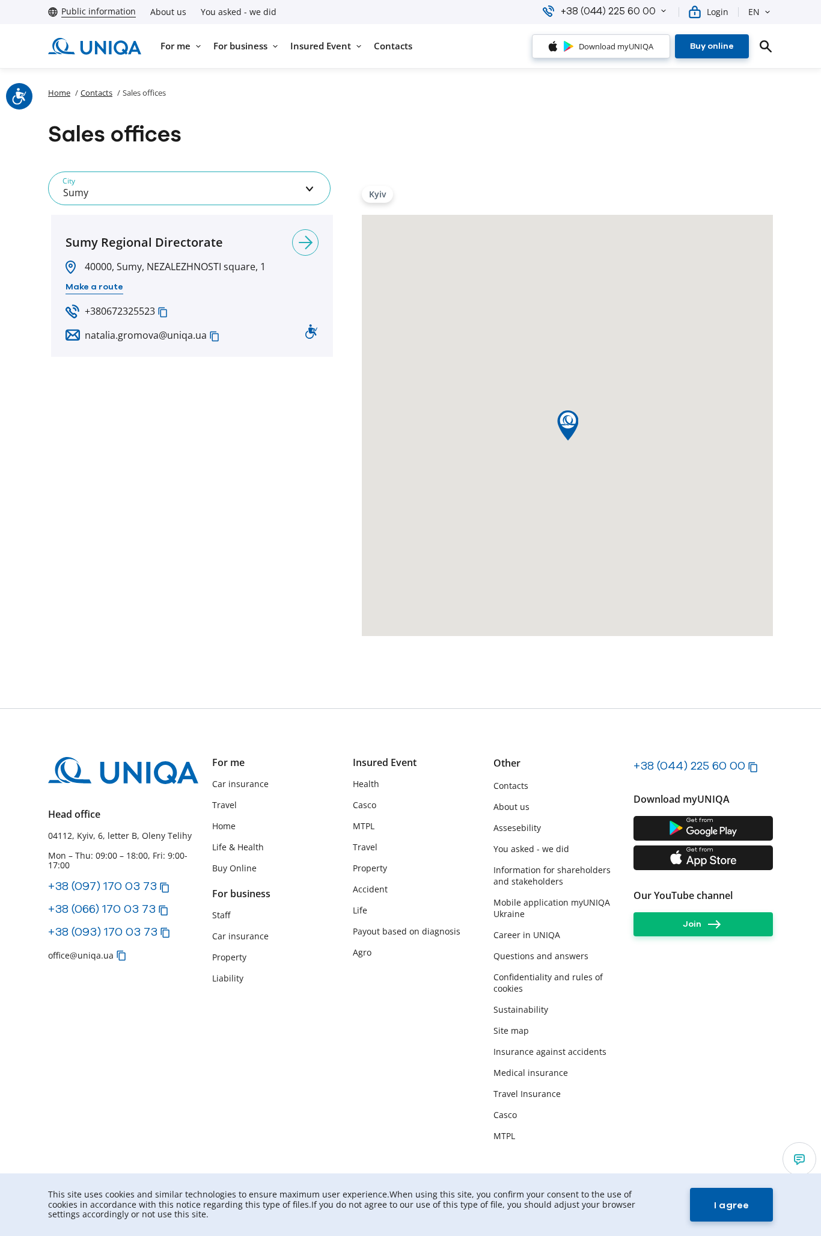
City (69, 181)
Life (360, 910)
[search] (766, 46)
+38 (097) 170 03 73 (102, 886)
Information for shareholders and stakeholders (552, 875)
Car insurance (240, 783)
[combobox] (189, 188)
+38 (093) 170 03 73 (102, 931)
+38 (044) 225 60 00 (689, 765)
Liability (227, 978)
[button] (663, 10)
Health (366, 783)
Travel (224, 805)
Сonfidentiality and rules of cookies (548, 982)
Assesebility (517, 827)
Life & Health (238, 847)
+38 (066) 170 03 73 (102, 908)
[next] (305, 242)
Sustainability (520, 1009)
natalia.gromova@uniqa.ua (146, 335)
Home (59, 92)
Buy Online (234, 868)
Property (229, 957)
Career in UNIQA (526, 935)
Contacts (96, 92)
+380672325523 (120, 311)
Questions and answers (540, 956)
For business (241, 894)
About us (168, 12)
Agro (362, 952)
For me (228, 762)
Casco (364, 805)
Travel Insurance (527, 1093)
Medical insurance (530, 1072)
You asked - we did (238, 12)
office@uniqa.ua (81, 955)
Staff (221, 915)
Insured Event (385, 762)
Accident (370, 889)
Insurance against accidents (549, 1051)
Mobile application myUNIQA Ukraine (551, 908)
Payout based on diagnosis (406, 931)
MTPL (363, 826)
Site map (511, 1030)
